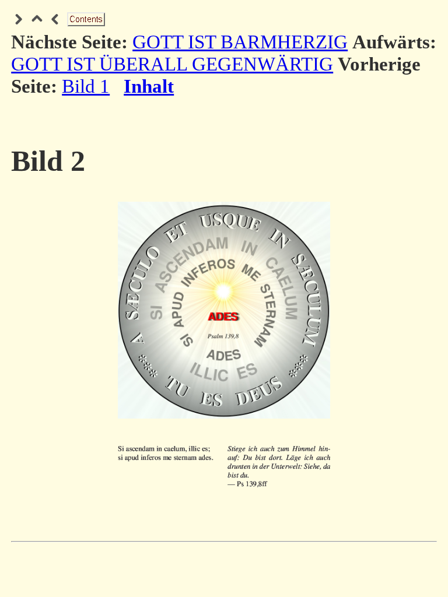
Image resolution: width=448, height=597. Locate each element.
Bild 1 (86, 86)
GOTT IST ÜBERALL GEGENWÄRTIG (172, 64)
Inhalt (149, 86)
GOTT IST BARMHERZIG (240, 41)
